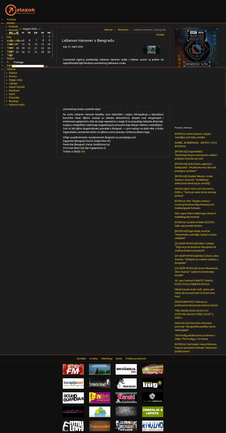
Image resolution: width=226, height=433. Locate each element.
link (83, 151)
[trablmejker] (126, 383)
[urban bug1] (152, 383)
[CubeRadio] (152, 397)
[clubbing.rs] (152, 369)
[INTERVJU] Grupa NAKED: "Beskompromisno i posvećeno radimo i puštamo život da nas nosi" (196, 155)
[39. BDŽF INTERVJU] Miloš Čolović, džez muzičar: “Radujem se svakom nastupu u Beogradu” (197, 259)
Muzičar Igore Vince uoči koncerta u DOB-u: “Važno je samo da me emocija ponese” (195, 192)
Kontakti (81, 358)
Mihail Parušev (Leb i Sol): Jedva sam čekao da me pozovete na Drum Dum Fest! (195, 293)
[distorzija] (126, 369)
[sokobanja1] (99, 411)
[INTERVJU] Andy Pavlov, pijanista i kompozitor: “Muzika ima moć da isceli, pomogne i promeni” (196, 167)
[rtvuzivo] (152, 425)
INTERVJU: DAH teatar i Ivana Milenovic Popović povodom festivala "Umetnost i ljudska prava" (196, 348)
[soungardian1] (73, 397)
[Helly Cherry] (126, 425)
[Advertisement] (154, 8)
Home (119, 358)
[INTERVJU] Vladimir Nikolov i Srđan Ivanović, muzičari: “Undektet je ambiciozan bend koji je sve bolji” (194, 180)
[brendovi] (99, 383)
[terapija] (73, 383)
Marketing (106, 358)
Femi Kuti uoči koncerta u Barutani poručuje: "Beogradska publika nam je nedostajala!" (195, 327)
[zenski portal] (126, 397)
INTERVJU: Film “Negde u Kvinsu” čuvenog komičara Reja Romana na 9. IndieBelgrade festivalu (195, 205)
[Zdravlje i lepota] (152, 411)
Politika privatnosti (136, 358)
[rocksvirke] (126, 411)
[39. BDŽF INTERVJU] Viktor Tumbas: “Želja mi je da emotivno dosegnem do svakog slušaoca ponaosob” (195, 247)
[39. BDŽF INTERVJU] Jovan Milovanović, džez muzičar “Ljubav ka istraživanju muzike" (197, 272)
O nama (93, 358)
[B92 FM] (73, 369)
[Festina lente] (73, 425)
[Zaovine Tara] (99, 369)
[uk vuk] (99, 397)
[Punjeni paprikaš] (99, 425)
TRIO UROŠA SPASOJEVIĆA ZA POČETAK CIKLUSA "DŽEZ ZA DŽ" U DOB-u (194, 314)
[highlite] (73, 411)
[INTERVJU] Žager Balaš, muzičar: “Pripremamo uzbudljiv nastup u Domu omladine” (196, 235)
